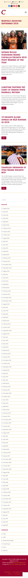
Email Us (16, 1)
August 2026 (6, 208)
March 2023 (6, 320)
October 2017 (6, 505)
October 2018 (6, 466)
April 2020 (5, 406)
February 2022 (7, 353)
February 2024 (7, 291)
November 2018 (7, 462)
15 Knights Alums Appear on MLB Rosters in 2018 (13, 119)
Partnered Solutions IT (19, 562)
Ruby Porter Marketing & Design (17, 564)
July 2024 (5, 274)
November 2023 (7, 297)
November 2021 (7, 360)
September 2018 (7, 469)
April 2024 (5, 284)
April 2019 (5, 446)
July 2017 (5, 515)
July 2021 (5, 373)
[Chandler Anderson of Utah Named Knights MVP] (14, 155)
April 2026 (5, 221)
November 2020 (7, 393)
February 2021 (6, 386)
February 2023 (7, 324)
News (4, 547)
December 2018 (7, 459)
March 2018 (6, 489)
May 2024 (5, 281)
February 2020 (7, 413)
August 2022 (6, 334)
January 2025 (6, 261)
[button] (26, 12)
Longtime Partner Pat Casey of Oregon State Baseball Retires (13, 89)
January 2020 (6, 416)
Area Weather (17, 574)
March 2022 (6, 350)
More (3, 78)
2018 (4, 534)
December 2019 (7, 419)
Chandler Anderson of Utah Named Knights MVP (13, 170)
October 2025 (6, 235)
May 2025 (5, 248)
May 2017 (5, 522)
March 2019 (6, 449)
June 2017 (5, 518)
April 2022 (5, 347)
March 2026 (6, 225)
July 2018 (5, 475)
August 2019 (6, 433)
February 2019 (6, 452)
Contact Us (10, 574)
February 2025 (7, 258)
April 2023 (5, 317)
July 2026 (5, 211)
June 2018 (5, 479)
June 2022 (5, 340)
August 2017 (6, 512)
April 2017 (5, 525)
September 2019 (7, 429)
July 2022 (5, 337)
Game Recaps (6, 544)
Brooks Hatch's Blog (8, 540)
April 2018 (5, 485)
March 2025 (6, 254)
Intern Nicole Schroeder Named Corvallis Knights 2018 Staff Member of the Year (14, 57)
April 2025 (5, 251)
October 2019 (6, 426)
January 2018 (6, 495)
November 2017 (7, 502)
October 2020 (6, 396)
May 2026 (5, 218)
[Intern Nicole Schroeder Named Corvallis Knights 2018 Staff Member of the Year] (14, 39)
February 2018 (6, 492)
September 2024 (7, 268)
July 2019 (5, 436)
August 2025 (6, 238)
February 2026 (7, 228)
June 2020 (5, 400)
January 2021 (6, 390)
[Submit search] (25, 200)
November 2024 (7, 264)
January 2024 (6, 294)
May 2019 (5, 442)
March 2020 (6, 409)
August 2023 (6, 304)
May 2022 (5, 343)
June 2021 (5, 376)
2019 (4, 537)
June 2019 (5, 439)
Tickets (22, 1)
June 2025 (5, 245)
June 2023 (5, 310)
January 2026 (6, 231)
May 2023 (5, 314)
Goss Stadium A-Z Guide (18, 572)
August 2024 (6, 271)
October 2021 (6, 363)
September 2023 (7, 301)
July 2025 (5, 241)
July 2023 (5, 307)
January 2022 (6, 357)
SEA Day (5, 550)
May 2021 (5, 380)
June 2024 (5, 277)
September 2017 (7, 508)
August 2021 (6, 370)
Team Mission (7, 572)
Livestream (15, 3)
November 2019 (7, 423)
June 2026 (5, 215)
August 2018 (6, 472)
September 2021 (7, 367)
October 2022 (6, 327)
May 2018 (5, 482)
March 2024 (6, 287)
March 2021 (6, 383)
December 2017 (7, 498)
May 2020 (5, 403)
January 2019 (6, 456)
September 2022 (7, 330)
